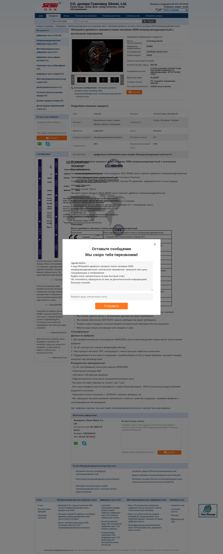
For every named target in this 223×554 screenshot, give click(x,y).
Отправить (111, 306)
